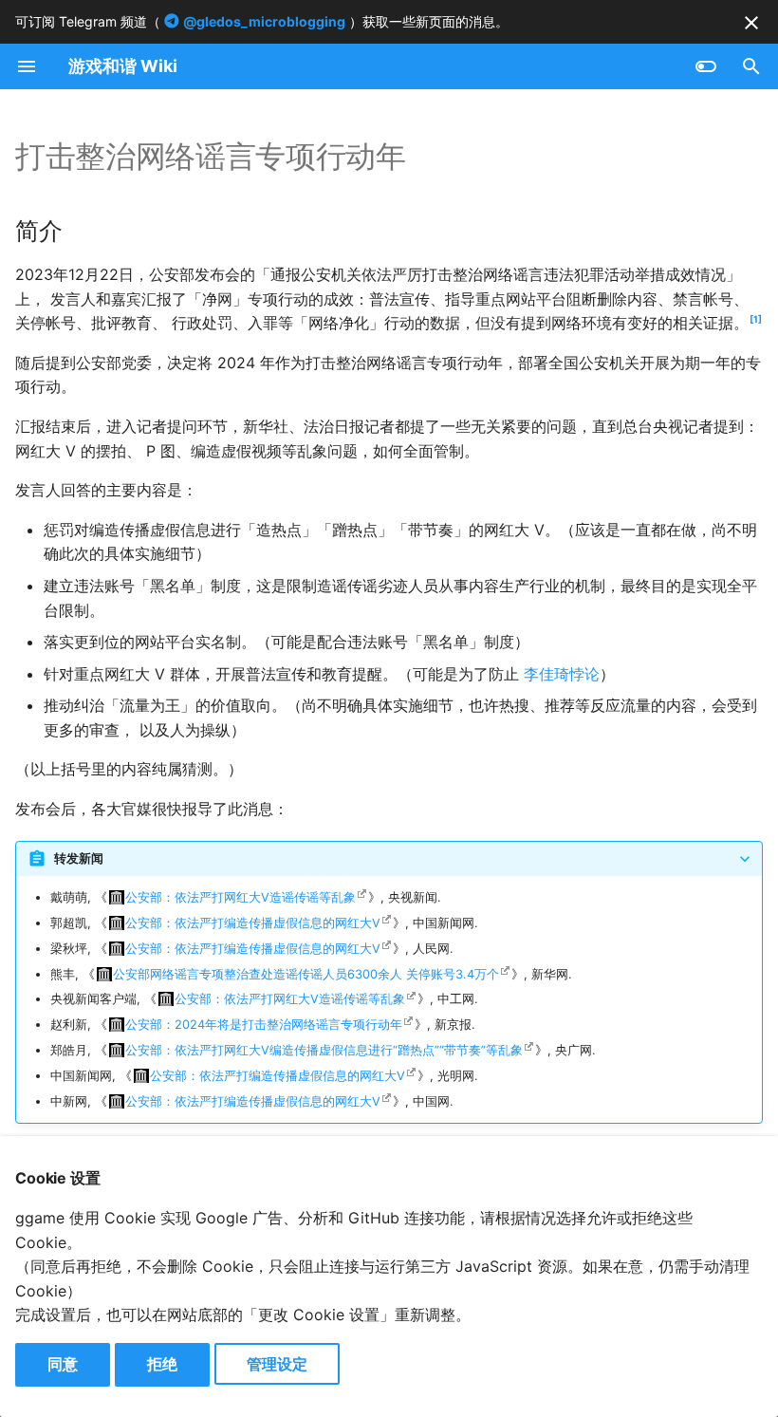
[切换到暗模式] (706, 66)
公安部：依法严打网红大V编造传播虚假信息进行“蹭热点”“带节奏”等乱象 (324, 1050)
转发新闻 (78, 858)
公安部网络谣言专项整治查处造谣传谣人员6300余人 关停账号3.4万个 (306, 974)
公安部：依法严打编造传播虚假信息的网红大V (252, 923)
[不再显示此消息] (751, 22)
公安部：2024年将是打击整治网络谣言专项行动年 (263, 1024)
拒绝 (162, 1363)
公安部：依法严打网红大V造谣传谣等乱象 (240, 897)
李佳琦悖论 (562, 673)
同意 (62, 1363)
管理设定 (277, 1363)
